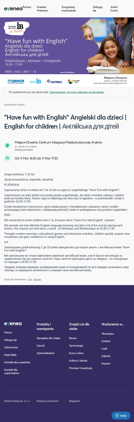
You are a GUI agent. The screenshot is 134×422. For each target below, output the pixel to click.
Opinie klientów (45, 353)
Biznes (72, 338)
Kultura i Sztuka (78, 360)
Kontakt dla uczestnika (17, 362)
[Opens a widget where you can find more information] (121, 416)
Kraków (106, 341)
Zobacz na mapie (24, 149)
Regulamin (74, 401)
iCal (30, 279)
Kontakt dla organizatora (11, 371)
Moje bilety (10, 355)
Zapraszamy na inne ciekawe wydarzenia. (77, 92)
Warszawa (108, 333)
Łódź (104, 348)
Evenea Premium (42, 8)
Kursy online (76, 353)
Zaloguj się (97, 8)
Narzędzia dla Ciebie (48, 338)
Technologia (76, 345)
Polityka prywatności (47, 401)
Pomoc (27, 7)
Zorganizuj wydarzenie (69, 8)
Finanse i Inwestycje (80, 368)
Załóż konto (114, 8)
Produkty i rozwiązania (45, 326)
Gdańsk (106, 356)
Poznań (106, 363)
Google (37, 279)
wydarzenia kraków (14, 104)
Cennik (41, 345)
